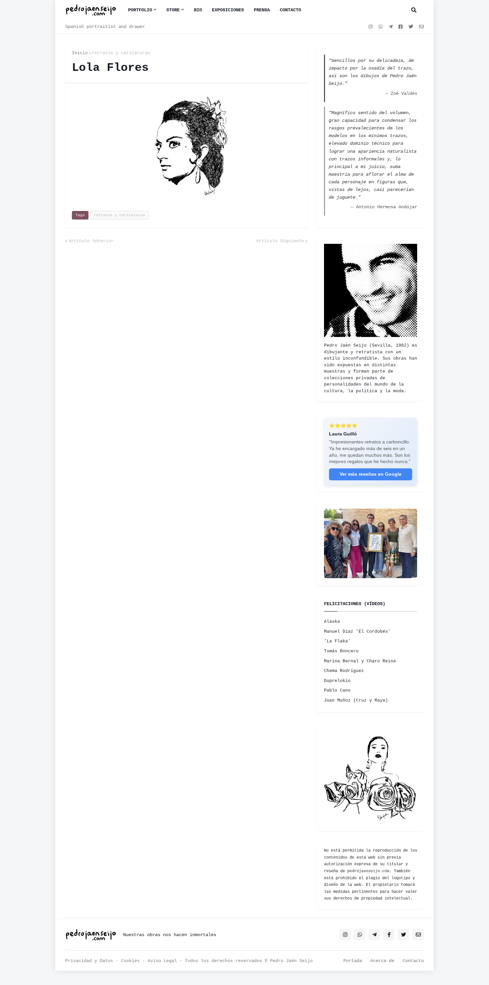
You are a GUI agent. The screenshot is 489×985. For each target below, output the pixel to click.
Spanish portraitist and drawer (105, 26)
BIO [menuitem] (198, 10)
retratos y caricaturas (121, 53)
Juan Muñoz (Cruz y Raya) (356, 700)
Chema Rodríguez (344, 670)
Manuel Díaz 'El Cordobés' (357, 631)
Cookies (130, 960)
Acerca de (382, 960)
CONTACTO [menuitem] (290, 10)
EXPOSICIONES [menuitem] (228, 10)
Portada (352, 960)
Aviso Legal (162, 960)
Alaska (332, 621)
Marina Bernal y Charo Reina (360, 661)
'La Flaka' (337, 641)
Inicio (80, 53)
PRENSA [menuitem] (262, 10)
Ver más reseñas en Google (371, 474)
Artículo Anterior (91, 241)
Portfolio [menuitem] (140, 10)
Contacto (413, 960)
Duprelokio (337, 680)
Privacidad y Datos (89, 960)
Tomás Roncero (341, 651)
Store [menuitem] (173, 10)
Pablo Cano (337, 690)
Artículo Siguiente (280, 241)
